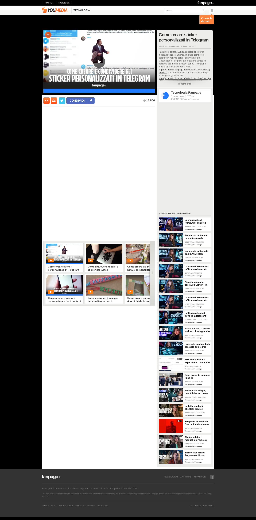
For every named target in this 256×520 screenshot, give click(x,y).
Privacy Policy (49, 505)
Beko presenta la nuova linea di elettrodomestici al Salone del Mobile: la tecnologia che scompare (197, 376)
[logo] (205, 3)
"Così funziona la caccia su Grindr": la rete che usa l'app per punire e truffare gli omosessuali (196, 283)
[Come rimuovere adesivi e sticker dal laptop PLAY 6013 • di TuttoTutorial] (104, 254)
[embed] (46, 100)
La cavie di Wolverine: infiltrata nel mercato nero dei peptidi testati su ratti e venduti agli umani (197, 268)
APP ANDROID (200, 477)
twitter (49, 3)
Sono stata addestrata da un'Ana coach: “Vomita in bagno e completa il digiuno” (196, 237)
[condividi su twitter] (62, 100)
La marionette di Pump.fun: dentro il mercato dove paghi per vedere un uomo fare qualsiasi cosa (196, 221)
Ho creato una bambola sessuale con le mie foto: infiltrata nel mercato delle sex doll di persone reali (197, 345)
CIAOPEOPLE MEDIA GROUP (202, 505)
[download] (54, 100)
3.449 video (177, 96)
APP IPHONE (185, 477)
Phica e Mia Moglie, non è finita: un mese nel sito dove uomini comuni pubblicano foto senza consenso (196, 392)
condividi (77, 100)
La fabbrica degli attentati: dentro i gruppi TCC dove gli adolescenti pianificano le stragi (197, 407)
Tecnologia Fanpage (186, 92)
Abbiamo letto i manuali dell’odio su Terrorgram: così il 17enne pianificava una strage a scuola (197, 438)
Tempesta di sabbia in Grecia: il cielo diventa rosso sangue (197, 423)
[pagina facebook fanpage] (212, 477)
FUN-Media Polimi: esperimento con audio (197, 361)
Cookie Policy (66, 505)
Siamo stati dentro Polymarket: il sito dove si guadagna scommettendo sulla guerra (196, 454)
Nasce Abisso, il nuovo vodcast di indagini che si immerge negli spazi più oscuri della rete (197, 330)
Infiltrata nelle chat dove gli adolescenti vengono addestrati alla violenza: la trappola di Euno (197, 314)
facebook (64, 3)
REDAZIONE (103, 505)
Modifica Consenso (85, 505)
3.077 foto (190, 96)
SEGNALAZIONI (171, 477)
